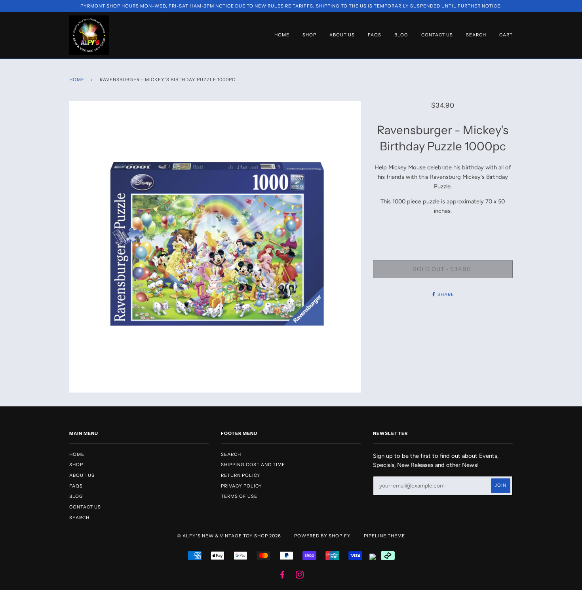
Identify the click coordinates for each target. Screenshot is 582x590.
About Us (342, 35)
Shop (309, 35)
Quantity (443, 227)
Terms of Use (239, 496)
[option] (215, 247)
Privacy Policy (241, 486)
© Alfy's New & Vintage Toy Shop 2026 (229, 536)
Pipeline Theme (384, 536)
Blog (401, 35)
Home (281, 35)
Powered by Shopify (322, 536)
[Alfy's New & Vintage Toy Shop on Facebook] (282, 576)
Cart (506, 35)
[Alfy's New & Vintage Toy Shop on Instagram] (300, 576)
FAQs (374, 35)
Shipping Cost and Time (253, 464)
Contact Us (437, 35)
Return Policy (241, 475)
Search (476, 35)
